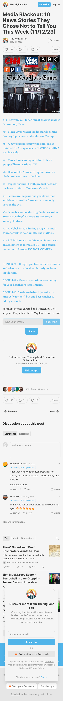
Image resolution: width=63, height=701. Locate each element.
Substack (15, 694)
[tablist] (17, 434)
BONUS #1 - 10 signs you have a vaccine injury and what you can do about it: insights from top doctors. (31, 268)
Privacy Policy (36, 667)
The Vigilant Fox (18, 39)
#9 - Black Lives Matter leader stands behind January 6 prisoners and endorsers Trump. (30, 134)
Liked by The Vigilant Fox (24, 467)
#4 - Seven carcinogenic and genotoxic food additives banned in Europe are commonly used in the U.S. (29, 200)
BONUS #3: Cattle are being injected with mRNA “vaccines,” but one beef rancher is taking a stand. (28, 296)
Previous (12, 411)
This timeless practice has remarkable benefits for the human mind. (23, 557)
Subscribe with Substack (34, 654)
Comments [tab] (10, 433)
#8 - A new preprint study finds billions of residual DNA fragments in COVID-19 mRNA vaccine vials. (31, 148)
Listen (56, 40)
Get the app (31, 370)
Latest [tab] (14, 538)
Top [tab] (6, 538)
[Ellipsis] (58, 463)
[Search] (57, 538)
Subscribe (44, 4)
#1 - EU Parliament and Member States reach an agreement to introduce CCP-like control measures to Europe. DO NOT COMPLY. (30, 244)
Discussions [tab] (27, 538)
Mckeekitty (16, 463)
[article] (31, 557)
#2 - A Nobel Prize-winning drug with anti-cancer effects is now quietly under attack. (29, 231)
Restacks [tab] (24, 433)
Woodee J (15, 496)
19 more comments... (14, 522)
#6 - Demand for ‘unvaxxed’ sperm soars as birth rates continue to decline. (29, 174)
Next (52, 411)
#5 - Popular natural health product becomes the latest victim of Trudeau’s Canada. (30, 186)
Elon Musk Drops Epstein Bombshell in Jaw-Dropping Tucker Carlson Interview (21, 578)
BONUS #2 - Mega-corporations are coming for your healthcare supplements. (30, 282)
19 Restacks (42, 389)
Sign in (56, 4)
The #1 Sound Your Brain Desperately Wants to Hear (21, 549)
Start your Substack (23, 686)
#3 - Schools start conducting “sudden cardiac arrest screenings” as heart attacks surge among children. (30, 216)
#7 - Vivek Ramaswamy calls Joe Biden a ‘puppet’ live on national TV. (27, 162)
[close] (53, 589)
